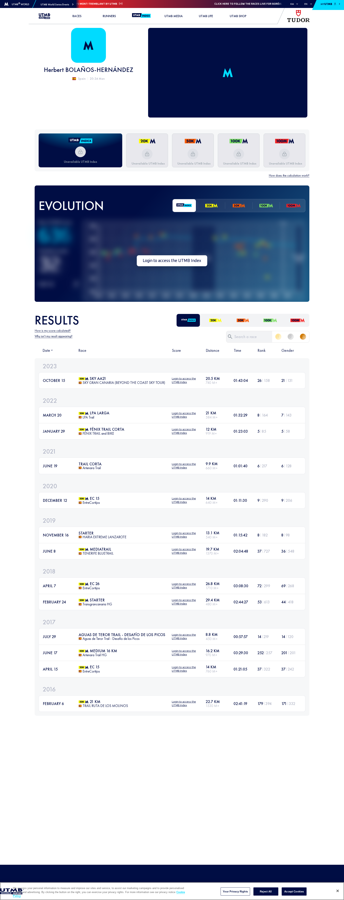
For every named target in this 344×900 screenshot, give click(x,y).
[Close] (337, 890)
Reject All (266, 891)
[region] (172, 891)
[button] (57, 4)
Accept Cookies (294, 891)
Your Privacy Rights (235, 891)
